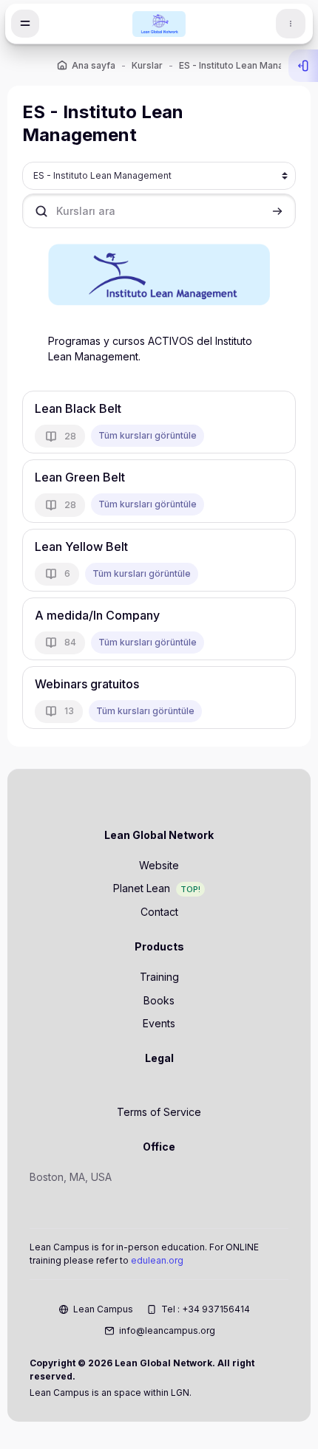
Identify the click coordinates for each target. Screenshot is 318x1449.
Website (159, 865)
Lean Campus (103, 1309)
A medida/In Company (97, 615)
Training (159, 976)
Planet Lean (141, 888)
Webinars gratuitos (87, 683)
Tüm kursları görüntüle (147, 435)
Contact (159, 911)
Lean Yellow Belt (81, 546)
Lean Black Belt (78, 408)
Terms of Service (159, 1112)
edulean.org (157, 1260)
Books (159, 1000)
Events (159, 1023)
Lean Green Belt (80, 477)
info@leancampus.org (167, 1330)
